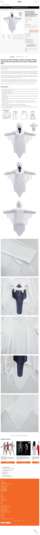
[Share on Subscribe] (26, 51)
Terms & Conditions (4, 499)
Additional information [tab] (20, 56)
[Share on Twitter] (30, 49)
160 (36, 26)
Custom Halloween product (5, 512)
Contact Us (3, 496)
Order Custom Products (30, 42)
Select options (7, 462)
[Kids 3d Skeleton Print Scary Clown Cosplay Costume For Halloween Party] (8, 448)
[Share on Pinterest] (32, 49)
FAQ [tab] (26, 56)
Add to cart (34, 31)
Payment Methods (4, 508)
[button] (28, 30)
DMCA (2, 497)
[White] (26, 22)
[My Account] (35, 1)
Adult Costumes (19, 456)
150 (33, 26)
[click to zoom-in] (12, 22)
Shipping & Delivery (4, 509)
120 (26, 26)
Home (2, 9)
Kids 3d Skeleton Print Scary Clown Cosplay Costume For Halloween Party (7, 458)
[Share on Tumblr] (34, 49)
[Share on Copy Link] (28, 51)
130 (28, 26)
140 (31, 26)
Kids (8, 9)
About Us (2, 495)
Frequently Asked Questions (6, 506)
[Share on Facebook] (28, 49)
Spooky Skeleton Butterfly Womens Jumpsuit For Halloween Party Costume (23, 458)
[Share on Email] (36, 49)
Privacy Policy (3, 500)
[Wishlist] (13, 442)
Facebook (2, 516)
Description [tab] (12, 56)
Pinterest (2, 515)
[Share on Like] (26, 49)
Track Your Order (4, 505)
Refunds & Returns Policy (5, 510)
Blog (1, 501)
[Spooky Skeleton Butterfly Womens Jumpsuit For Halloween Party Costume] (23, 448)
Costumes (5, 9)
